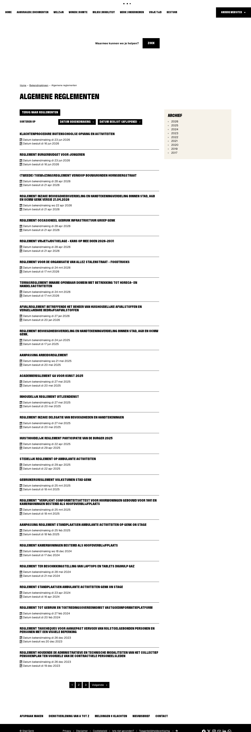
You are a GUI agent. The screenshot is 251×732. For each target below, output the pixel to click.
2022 (174, 137)
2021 (174, 141)
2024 (174, 129)
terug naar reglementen (40, 112)
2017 (174, 153)
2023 (174, 133)
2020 (174, 145)
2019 (174, 149)
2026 (174, 121)
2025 (174, 125)
